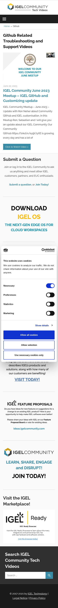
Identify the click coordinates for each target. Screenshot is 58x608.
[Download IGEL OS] (29, 217)
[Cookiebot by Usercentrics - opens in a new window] (42, 250)
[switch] (50, 295)
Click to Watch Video (15, 147)
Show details (42, 325)
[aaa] (29, 80)
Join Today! (42, 184)
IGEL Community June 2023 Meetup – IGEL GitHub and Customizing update (26, 95)
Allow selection (29, 345)
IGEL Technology (37, 593)
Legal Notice (20, 598)
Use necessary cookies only (29, 355)
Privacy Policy (37, 598)
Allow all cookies (29, 335)
